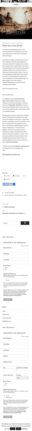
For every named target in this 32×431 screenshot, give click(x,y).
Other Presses (9, 192)
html (6, 267)
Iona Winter (19, 195)
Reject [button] (18, 429)
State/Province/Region (22, 368)
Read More (24, 429)
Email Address (7, 248)
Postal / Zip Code (8, 375)
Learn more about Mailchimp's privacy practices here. (14, 294)
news (25, 195)
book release (9, 195)
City (4, 367)
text (6, 269)
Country (18, 375)
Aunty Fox (19, 43)
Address (5, 356)
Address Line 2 (7, 362)
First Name (6, 253)
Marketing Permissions (9, 273)
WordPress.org (6, 321)
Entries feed (5, 314)
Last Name (6, 259)
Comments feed (6, 318)
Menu (16, 4)
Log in (4, 311)
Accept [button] (12, 429)
